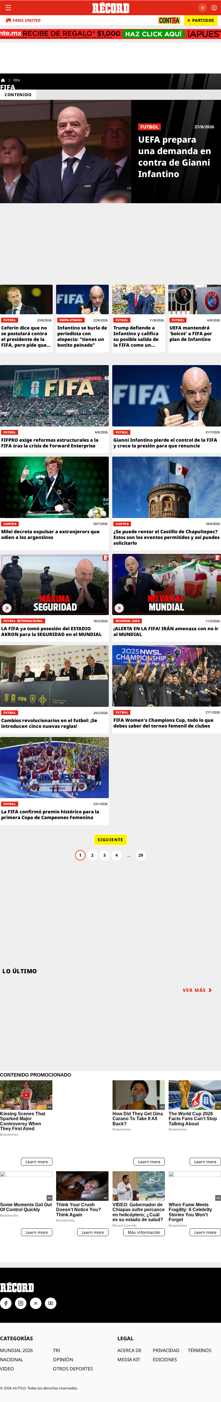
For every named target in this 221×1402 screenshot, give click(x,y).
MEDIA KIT (128, 1339)
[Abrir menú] (8, 8)
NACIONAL (11, 1339)
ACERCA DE (129, 1330)
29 (140, 855)
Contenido (18, 94)
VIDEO (7, 1348)
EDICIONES (165, 1339)
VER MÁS (194, 990)
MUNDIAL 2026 (16, 1330)
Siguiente (110, 839)
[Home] (3, 80)
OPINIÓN (63, 1339)
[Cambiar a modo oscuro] (202, 7)
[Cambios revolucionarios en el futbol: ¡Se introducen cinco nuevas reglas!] (54, 689)
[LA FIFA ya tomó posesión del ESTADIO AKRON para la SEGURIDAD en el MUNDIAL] (54, 598)
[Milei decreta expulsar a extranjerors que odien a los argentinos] (54, 503)
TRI (56, 1330)
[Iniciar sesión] (214, 7)
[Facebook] (6, 1283)
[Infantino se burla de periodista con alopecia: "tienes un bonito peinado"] (82, 318)
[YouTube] (50, 1283)
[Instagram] (20, 1283)
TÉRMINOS (200, 1330)
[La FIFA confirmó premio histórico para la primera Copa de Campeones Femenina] (54, 781)
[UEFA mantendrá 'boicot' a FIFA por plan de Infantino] (194, 318)
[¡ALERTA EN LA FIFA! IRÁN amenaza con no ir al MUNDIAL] (166, 598)
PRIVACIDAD (166, 1330)
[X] (35, 1283)
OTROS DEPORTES (73, 1348)
